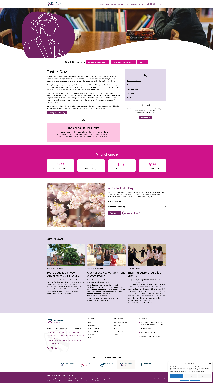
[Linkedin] (151, 4)
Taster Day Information (122, 62)
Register (113, 213)
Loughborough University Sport (77, 98)
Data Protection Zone (184, 380)
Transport (130, 93)
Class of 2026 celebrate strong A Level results (106, 274)
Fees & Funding (132, 89)
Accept (176, 376)
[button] (210, 363)
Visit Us (101, 4)
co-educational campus (78, 106)
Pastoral (138, 268)
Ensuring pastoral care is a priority (144, 274)
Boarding (113, 4)
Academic (60, 268)
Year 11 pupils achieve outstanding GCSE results (63, 274)
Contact (141, 4)
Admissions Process (134, 81)
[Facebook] (148, 4)
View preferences (204, 376)
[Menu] (165, 4)
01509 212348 (146, 329)
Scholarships (131, 85)
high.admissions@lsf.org (147, 112)
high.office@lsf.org (148, 332)
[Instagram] (154, 4)
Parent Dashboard (131, 4)
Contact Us (144, 117)
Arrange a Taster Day (96, 62)
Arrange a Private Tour (133, 213)
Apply (107, 4)
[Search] (160, 4)
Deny (190, 376)
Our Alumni (121, 4)
